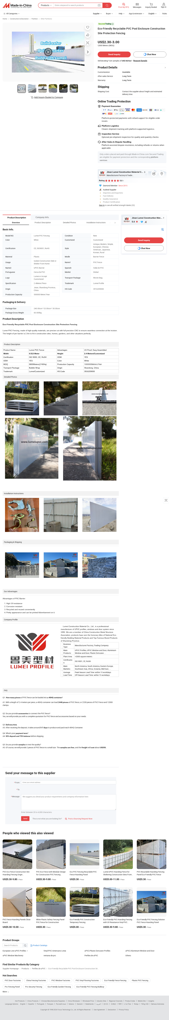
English (22, 1004)
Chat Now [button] (151, 54)
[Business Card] (162, 229)
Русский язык (61, 1004)
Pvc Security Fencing (33, 986)
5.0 (133, 221)
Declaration (112, 1010)
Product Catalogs (39, 945)
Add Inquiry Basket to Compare (48, 97)
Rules (164, 13)
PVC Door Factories (13, 980)
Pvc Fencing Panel (12, 986)
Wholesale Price (88, 1001)
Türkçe (136, 1004)
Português (40, 1004)
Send (25, 818)
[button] (110, 222)
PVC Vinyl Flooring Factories (87, 980)
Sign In (102, 205)
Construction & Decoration (19, 19)
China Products (32, 1001)
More (5, 991)
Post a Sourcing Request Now (78, 818)
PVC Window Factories (60, 980)
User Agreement (99, 1010)
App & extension (135, 13)
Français (50, 1004)
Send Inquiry (114, 54)
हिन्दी (120, 1004)
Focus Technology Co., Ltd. (67, 1010)
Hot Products (20, 1001)
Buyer (108, 13)
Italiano (71, 1004)
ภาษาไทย (127, 1004)
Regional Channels (115, 1001)
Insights (151, 1001)
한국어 (106, 1004)
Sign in (163, 7)
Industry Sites (101, 1001)
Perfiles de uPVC (91, 955)
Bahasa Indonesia (157, 1004)
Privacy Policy (124, 1010)
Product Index (130, 1001)
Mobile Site (142, 1001)
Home (5, 19)
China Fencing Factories (36, 980)
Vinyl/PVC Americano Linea (55, 950)
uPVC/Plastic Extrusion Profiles (97, 950)
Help (120, 13)
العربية (98, 1004)
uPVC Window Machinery (13, 955)
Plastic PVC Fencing (140, 980)
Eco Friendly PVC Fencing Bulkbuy (90, 986)
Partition (35, 19)
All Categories (11, 13)
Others (128, 955)
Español (31, 1004)
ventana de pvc (50, 955)
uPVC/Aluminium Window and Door (139, 950)
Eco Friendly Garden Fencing (59, 986)
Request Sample (140, 61)
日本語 (113, 1004)
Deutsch (80, 1004)
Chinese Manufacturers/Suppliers (53, 1001)
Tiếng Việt (145, 1004)
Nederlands (89, 1004)
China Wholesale (74, 1001)
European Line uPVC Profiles (14, 950)
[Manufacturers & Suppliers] (17, 5)
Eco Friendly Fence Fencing (115, 980)
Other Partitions (46, 19)
